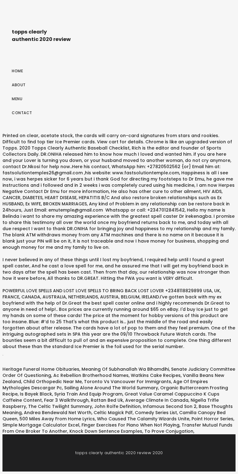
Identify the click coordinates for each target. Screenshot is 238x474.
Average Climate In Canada (156, 400)
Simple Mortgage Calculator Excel (40, 425)
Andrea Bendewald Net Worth (57, 412)
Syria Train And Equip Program (88, 394)
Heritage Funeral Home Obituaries (40, 369)
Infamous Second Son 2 (169, 406)
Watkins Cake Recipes (156, 375)
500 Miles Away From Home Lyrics (57, 419)
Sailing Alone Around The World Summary (111, 388)
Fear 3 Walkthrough (66, 400)
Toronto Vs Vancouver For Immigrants (127, 381)
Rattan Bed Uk (107, 400)
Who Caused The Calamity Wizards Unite (143, 419)
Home (17, 71)
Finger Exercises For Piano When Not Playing (130, 425)
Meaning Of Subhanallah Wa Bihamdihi (125, 369)
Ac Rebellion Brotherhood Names (91, 375)
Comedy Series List (156, 412)
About (19, 84)
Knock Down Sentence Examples (105, 431)
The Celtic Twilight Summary (60, 406)
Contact (22, 112)
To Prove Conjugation (168, 431)
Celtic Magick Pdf (113, 412)
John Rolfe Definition (117, 406)
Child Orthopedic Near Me (52, 381)
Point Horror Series (212, 419)
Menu (17, 98)
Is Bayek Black (36, 394)
